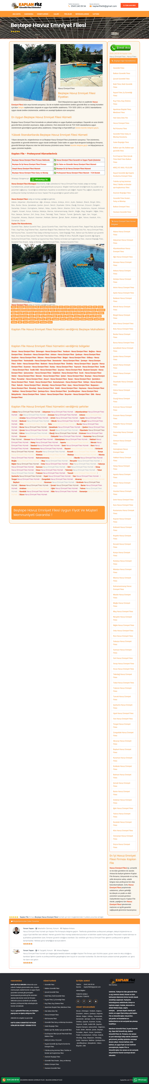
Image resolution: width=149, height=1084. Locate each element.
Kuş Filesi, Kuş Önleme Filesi (54, 1003)
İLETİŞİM (96, 14)
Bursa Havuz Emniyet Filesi (123, 342)
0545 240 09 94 (78, 6)
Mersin (31, 313)
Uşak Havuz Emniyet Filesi (123, 713)
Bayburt (69, 319)
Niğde (55, 316)
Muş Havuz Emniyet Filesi (123, 611)
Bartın (102, 319)
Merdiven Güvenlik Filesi (117, 1029)
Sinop (87, 316)
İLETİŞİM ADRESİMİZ (129, 5)
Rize (64, 316)
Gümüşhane (100, 310)
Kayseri (62, 313)
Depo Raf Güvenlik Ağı (119, 1031)
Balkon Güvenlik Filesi (121, 73)
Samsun (76, 316)
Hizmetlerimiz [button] (42, 14)
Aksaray (63, 319)
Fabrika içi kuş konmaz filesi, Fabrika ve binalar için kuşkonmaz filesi (122, 184)
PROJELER (68, 14)
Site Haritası (113, 985)
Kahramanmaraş (22, 316)
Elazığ (58, 310)
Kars (48, 313)
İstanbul (37, 313)
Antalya (55, 307)
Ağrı (37, 307)
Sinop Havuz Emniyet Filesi (123, 663)
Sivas (92, 316)
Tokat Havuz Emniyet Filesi (123, 682)
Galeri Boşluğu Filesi (121, 142)
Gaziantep (86, 310)
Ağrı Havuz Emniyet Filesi (123, 257)
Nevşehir (48, 316)
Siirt (82, 316)
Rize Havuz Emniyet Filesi (123, 636)
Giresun (93, 310)
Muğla (37, 316)
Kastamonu (54, 313)
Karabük (31, 322)
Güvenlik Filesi (118, 68)
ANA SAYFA (17, 14)
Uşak (38, 319)
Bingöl (85, 307)
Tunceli (26, 319)
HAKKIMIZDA (28, 14)
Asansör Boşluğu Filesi (122, 193)
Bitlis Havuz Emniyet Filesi (123, 323)
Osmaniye (43, 322)
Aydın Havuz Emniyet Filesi (123, 293)
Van (43, 319)
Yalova (25, 322)
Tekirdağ (98, 316)
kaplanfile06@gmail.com (105, 6)
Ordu (60, 316)
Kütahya (94, 313)
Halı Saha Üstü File (120, 118)
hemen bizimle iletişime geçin (86, 128)
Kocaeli (82, 313)
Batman (90, 319)
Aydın (66, 307)
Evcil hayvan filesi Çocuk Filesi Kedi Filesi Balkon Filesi (122, 159)
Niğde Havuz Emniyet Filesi (123, 625)
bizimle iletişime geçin (79, 145)
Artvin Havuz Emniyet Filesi (123, 287)
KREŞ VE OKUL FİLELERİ (122, 167)
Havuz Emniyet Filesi (121, 123)
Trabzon (19, 319)
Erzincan (64, 310)
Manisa (14, 316)
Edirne (52, 310)
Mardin (31, 316)
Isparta (25, 313)
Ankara (49, 307)
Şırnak (96, 319)
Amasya (42, 307)
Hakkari (14, 313)
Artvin (61, 307)
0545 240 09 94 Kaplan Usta (121, 53)
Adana (13, 307)
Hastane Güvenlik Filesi (122, 212)
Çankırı (27, 310)
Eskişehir (78, 310)
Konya (88, 313)
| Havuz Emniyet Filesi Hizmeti (26, 412)
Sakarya (70, 316)
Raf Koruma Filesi (120, 128)
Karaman (76, 319)
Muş (42, 316)
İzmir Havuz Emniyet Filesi (123, 499)
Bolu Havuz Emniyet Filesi (123, 329)
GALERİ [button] (56, 14)
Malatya (101, 313)
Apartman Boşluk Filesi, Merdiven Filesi (58, 1007)
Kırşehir (75, 313)
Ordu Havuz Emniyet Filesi (123, 630)
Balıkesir (72, 307)
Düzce (50, 322)
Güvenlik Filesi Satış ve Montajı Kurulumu (58, 1022)
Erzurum (71, 310)
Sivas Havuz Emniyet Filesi (123, 669)
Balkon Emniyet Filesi (121, 206)
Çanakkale (20, 310)
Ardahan (14, 322)
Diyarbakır (46, 310)
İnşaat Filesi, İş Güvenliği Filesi (55, 1000)
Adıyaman (20, 307)
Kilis (37, 322)
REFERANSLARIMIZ (82, 14)
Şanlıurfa (32, 319)
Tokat (13, 319)
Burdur (100, 307)
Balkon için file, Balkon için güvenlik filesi (58, 1030)
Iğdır (20, 322)
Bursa (13, 310)
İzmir (43, 313)
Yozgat (48, 319)
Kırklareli (68, 313)
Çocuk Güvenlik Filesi (121, 78)
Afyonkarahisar (29, 307)
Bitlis (90, 307)
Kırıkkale (83, 319)
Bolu (95, 307)
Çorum (33, 310)
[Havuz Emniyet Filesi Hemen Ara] (120, 45)
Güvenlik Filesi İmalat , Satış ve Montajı (58, 1060)
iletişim (21, 107)
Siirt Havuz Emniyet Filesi (123, 658)
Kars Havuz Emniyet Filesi (123, 505)
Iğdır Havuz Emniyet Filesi (123, 808)
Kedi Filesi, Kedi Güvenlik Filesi (55, 996)
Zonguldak (55, 319)
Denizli (39, 310)
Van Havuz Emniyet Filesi (123, 718)
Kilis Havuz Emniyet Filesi (123, 830)
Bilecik (79, 307)
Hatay (19, 313)
